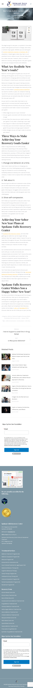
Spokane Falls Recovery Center (11, 233)
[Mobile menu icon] (3, 4)
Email (6, 429)
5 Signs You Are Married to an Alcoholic (20, 398)
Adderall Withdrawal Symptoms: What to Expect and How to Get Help (21, 356)
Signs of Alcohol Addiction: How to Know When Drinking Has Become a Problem (21, 388)
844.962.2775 (23, 308)
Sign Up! (16, 450)
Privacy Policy (17, 686)
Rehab (4, 32)
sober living (27, 320)
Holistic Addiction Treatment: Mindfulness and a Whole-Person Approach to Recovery (21, 377)
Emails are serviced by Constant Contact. (12, 445)
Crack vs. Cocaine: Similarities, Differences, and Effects (20, 408)
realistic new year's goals (11, 320)
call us (16, 308)
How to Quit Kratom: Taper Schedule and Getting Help (19, 366)
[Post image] (7, 357)
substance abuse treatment (22, 89)
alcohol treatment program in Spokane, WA (15, 52)
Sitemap (22, 686)
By (12, 318)
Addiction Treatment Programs (10, 27)
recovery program (20, 320)
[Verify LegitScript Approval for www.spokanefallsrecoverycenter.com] (4, 504)
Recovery (5, 29)
